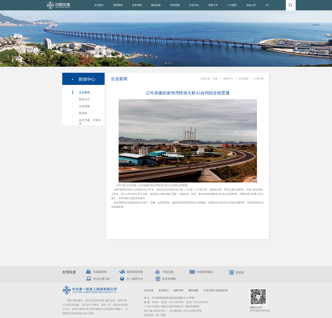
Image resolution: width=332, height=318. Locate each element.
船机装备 (156, 5)
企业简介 (99, 5)
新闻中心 (228, 78)
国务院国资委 (134, 271)
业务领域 (137, 5)
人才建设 (232, 5)
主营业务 (149, 290)
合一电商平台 (134, 278)
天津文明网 (169, 278)
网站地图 (193, 290)
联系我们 (163, 290)
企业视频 (84, 106)
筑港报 (83, 113)
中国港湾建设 (205, 271)
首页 (215, 78)
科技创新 (175, 5)
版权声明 (178, 290)
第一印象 (161, 315)
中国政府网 (100, 271)
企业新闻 (84, 92)
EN (267, 5)
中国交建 (167, 271)
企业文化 (194, 5)
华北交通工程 (101, 278)
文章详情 (259, 78)
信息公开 (251, 5)
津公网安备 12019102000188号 (185, 311)
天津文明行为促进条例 (215, 290)
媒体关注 (84, 99)
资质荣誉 (118, 5)
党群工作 (213, 5)
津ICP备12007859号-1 (155, 311)
